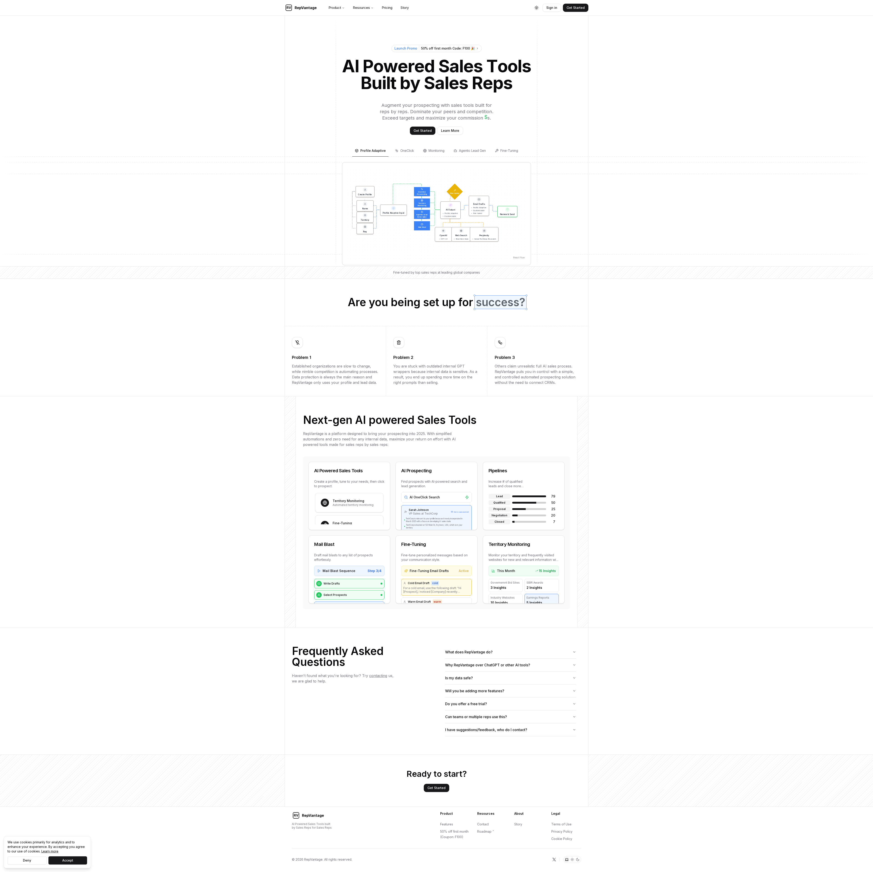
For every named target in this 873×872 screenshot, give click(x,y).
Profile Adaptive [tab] (373, 150)
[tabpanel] (436, 213)
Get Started (576, 8)
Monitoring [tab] (436, 150)
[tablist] (436, 151)
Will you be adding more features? (474, 691)
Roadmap (484, 831)
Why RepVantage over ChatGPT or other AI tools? (487, 665)
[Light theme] (572, 859)
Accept (67, 860)
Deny (27, 860)
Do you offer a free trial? (466, 704)
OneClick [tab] (407, 150)
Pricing (387, 7)
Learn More (450, 130)
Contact (483, 824)
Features (446, 824)
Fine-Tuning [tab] (509, 150)
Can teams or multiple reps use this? (476, 717)
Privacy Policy (561, 831)
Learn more (49, 851)
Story (405, 7)
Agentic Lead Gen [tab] (472, 150)
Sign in (551, 8)
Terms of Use (561, 824)
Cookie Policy (561, 839)
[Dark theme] (577, 859)
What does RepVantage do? (469, 652)
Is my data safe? (459, 678)
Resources (361, 7)
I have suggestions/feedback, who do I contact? (486, 729)
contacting (378, 675)
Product (335, 7)
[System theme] (566, 859)
